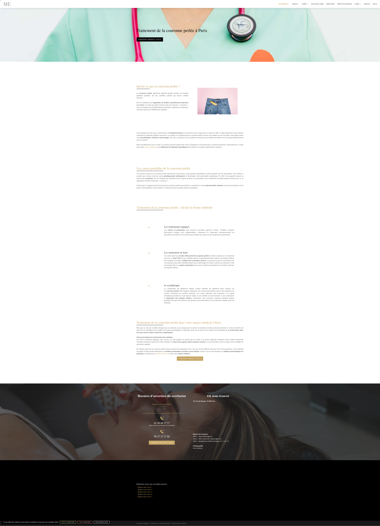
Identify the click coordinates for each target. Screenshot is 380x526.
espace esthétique (150, 147)
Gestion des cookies (179, 523)
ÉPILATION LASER (317, 4)
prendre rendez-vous (162, 354)
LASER (356, 4)
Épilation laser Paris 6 (144, 487)
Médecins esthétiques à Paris (161, 404)
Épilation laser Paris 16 (145, 494)
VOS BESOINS (283, 4)
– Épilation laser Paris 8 (144, 490)
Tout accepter (68, 522)
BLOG (375, 4)
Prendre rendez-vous (149, 39)
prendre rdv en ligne (162, 442)
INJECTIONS (330, 4)
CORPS (304, 4)
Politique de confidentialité (160, 523)
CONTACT (367, 4)
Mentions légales (143, 523)
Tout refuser (85, 522)
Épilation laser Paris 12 (145, 492)
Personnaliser (101, 522)
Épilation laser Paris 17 (145, 497)
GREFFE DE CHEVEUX (344, 4)
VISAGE (294, 4)
